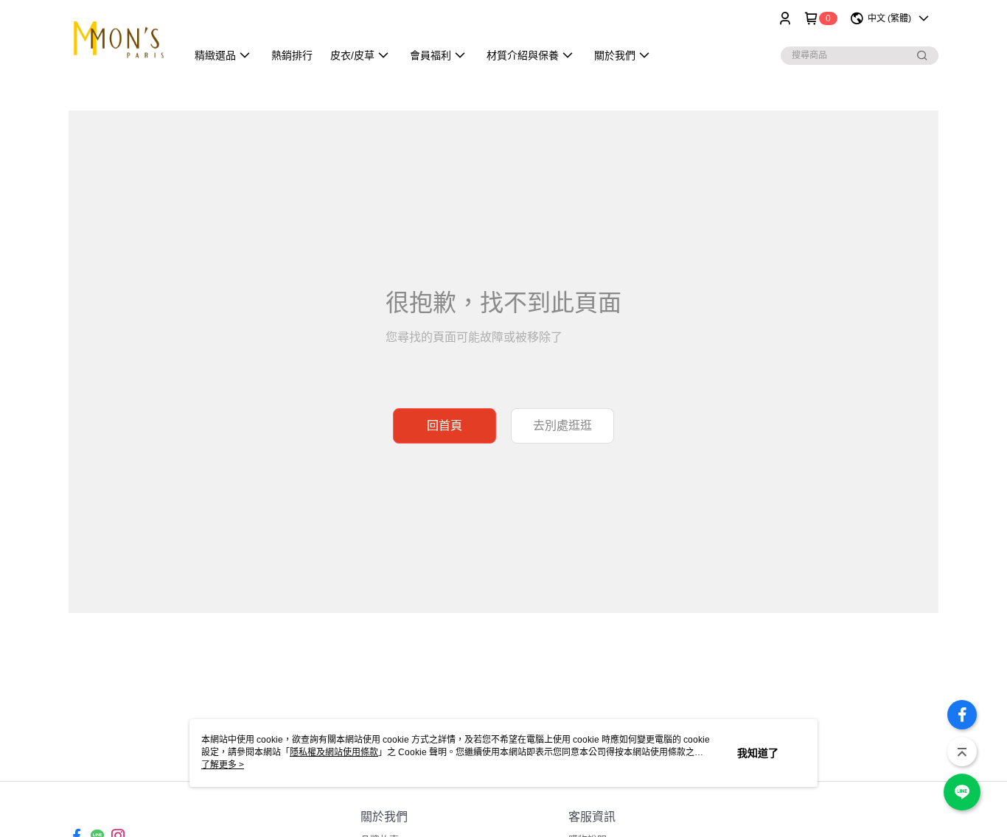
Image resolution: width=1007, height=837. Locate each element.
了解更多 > (222, 765)
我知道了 (757, 753)
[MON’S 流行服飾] (118, 39)
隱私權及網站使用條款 (334, 752)
